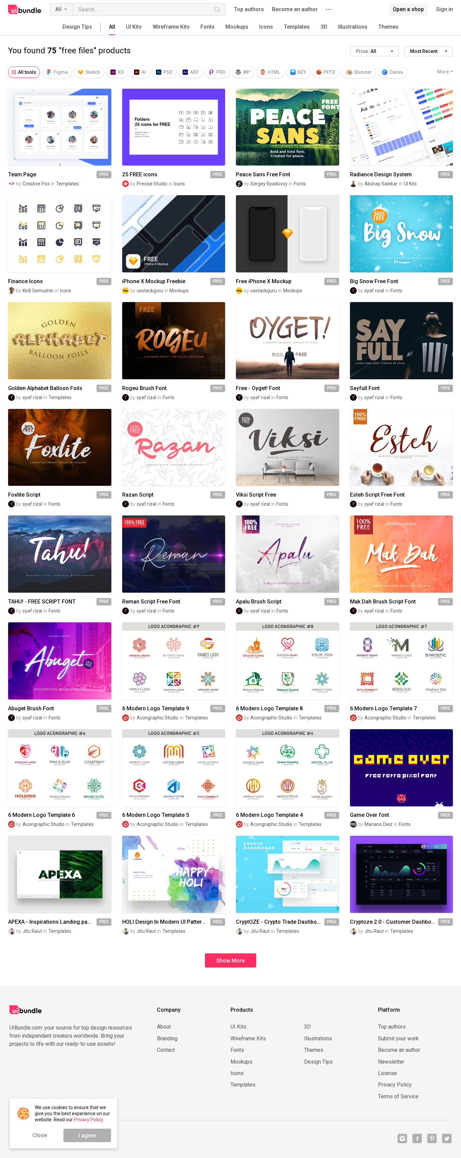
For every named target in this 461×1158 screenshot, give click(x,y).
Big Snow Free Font (374, 281)
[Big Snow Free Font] (401, 233)
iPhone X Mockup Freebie (153, 281)
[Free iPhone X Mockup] (287, 233)
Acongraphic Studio (158, 717)
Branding (167, 1039)
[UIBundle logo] (25, 9)
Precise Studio (152, 183)
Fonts (207, 27)
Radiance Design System (381, 175)
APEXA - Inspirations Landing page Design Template (52, 922)
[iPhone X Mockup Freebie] (173, 233)
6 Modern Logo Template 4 (269, 815)
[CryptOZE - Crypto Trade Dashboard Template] (287, 874)
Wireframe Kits (171, 27)
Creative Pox (36, 183)
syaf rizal (374, 290)
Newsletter (391, 1062)
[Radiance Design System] (401, 127)
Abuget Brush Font (31, 709)
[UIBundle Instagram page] (402, 1138)
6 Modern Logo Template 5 (155, 815)
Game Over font (369, 815)
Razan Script (138, 495)
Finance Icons (25, 281)
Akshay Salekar (381, 183)
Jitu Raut (32, 931)
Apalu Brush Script (258, 602)
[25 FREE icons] (173, 127)
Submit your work (398, 1039)
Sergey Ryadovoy (269, 183)
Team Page (22, 175)
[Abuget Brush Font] (59, 661)
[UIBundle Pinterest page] (432, 1138)
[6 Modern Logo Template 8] (287, 661)
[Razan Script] (173, 447)
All (58, 9)
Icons (266, 27)
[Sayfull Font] (401, 340)
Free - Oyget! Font (258, 388)
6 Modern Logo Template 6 (41, 815)
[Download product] (72, 127)
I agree (87, 1135)
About (164, 1027)
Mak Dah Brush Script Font (383, 602)
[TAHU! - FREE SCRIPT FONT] (59, 554)
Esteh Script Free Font (377, 495)
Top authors (249, 9)
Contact (166, 1050)
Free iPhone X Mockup (264, 281)
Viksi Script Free (256, 495)
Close (39, 1135)
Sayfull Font (365, 388)
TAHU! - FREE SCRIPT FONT (42, 602)
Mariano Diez (378, 824)
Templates (297, 27)
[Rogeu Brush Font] (173, 340)
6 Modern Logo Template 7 (383, 709)
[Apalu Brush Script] (287, 554)
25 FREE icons (139, 175)
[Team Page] (59, 127)
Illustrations (353, 27)
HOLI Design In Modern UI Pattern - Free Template (166, 922)
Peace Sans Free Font (263, 175)
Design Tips (77, 27)
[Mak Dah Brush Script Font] (401, 554)
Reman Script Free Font (151, 602)
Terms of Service (398, 1097)
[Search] (217, 9)
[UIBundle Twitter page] (447, 1138)
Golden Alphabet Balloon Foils (45, 388)
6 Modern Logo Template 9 (155, 709)
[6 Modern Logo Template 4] (287, 767)
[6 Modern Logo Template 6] (59, 767)
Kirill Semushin (38, 290)
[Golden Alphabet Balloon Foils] (59, 340)
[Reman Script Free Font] (173, 554)
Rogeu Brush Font (144, 388)
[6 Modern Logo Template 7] (401, 661)
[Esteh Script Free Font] (401, 447)
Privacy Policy (395, 1085)
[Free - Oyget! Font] (287, 340)
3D (324, 27)
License (387, 1073)
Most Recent (423, 51)
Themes (388, 27)
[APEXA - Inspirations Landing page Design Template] (59, 874)
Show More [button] (230, 960)
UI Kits (134, 27)
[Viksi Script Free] (287, 447)
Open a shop (408, 9)
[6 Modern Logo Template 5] (173, 767)
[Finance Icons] (59, 233)
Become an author (295, 9)
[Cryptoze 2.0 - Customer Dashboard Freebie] (401, 874)
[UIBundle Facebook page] (417, 1138)
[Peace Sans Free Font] (287, 127)
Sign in (444, 9)
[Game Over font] (401, 767)
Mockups (236, 27)
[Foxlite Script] (59, 447)
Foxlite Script (24, 495)
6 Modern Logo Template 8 (269, 709)
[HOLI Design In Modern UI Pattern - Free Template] (173, 874)
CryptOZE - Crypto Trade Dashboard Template (280, 922)
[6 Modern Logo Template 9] (173, 661)
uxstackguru (150, 290)
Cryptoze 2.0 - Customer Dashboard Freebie (394, 922)
